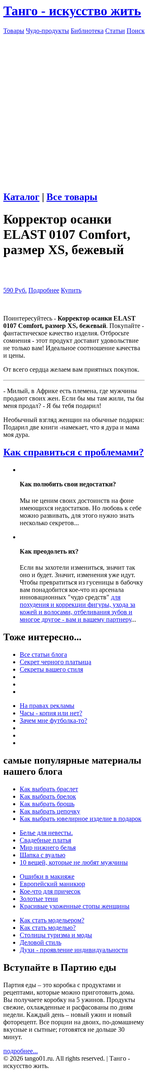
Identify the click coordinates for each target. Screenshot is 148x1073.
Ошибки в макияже (47, 876)
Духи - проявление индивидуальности (74, 949)
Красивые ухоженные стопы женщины (75, 906)
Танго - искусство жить (72, 10)
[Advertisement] (74, 109)
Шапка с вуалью (42, 854)
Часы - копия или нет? (51, 713)
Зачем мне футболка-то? (53, 720)
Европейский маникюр (52, 883)
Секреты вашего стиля (51, 669)
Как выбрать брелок (48, 796)
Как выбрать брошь (47, 803)
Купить (71, 290)
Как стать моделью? (48, 927)
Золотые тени (39, 898)
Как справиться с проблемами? (73, 452)
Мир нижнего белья (48, 847)
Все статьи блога (43, 654)
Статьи (115, 30)
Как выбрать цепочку (50, 811)
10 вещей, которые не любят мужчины (74, 862)
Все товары (71, 196)
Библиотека (87, 30)
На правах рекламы (47, 705)
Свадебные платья (45, 840)
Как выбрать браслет (49, 788)
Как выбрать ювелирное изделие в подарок (80, 818)
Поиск (136, 30)
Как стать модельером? (52, 920)
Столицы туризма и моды (56, 935)
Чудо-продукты (47, 30)
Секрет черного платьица (55, 661)
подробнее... (20, 1050)
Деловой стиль (40, 942)
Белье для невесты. (46, 832)
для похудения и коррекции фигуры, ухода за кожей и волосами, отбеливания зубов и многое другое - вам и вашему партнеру (77, 608)
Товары (13, 30)
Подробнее (43, 290)
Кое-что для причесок (50, 891)
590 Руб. (15, 290)
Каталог (21, 196)
